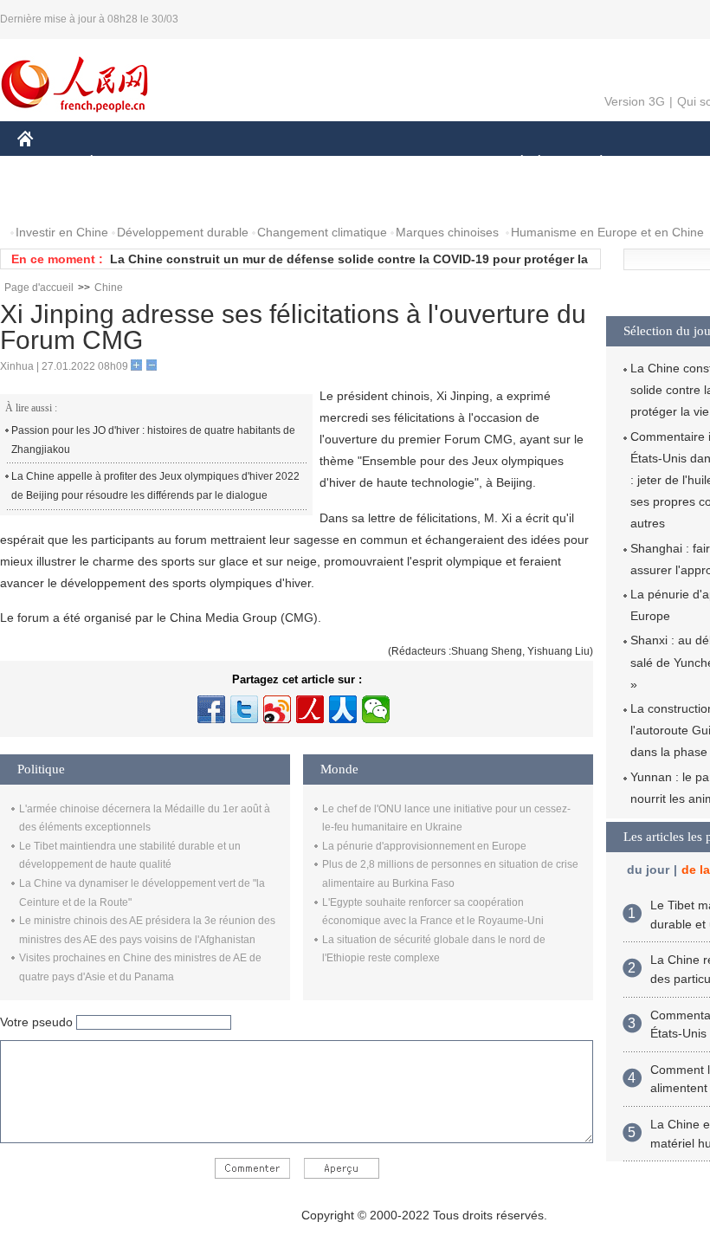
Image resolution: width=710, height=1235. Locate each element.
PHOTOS (129, 198)
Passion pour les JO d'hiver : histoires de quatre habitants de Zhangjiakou (153, 440)
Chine (108, 287)
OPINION (55, 198)
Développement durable (182, 232)
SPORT (662, 163)
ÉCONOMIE (124, 163)
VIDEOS (200, 198)
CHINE (47, 163)
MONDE (204, 163)
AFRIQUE (278, 163)
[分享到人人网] (343, 709)
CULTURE (435, 163)
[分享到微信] (376, 709)
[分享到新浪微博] (277, 709)
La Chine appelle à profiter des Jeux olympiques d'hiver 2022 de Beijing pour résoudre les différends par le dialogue (155, 485)
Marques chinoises (447, 232)
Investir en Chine (62, 232)
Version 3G (634, 101)
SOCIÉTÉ (514, 163)
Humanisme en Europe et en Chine (607, 232)
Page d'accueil (39, 287)
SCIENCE (355, 163)
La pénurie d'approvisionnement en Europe (424, 846)
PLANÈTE (591, 163)
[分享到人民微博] (310, 709)
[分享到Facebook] (211, 709)
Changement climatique (322, 232)
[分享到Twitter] (244, 709)
